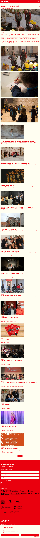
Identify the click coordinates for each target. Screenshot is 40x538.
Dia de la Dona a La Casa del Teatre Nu (9, 426)
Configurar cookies (36, 536)
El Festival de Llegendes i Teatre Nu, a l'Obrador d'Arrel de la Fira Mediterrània (19, 382)
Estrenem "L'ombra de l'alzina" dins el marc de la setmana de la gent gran (17, 141)
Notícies (8, 233)
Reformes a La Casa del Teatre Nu (8, 229)
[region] (20, 20)
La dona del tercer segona (10, 277)
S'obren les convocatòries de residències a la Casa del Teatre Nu (15, 163)
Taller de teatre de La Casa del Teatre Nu (10, 251)
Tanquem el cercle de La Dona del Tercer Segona (12, 273)
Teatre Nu (19, 277)
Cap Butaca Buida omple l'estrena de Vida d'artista (12, 360)
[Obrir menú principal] (38, 1)
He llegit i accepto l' (6, 480)
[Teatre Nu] (4, 2)
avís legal (9, 480)
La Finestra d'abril (5, 339)
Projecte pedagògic (9, 255)
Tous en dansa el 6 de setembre (7, 185)
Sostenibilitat (8, 299)
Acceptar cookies (29, 534)
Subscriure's (3, 482)
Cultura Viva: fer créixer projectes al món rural (12, 295)
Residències (12, 211)
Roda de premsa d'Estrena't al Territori (9, 317)
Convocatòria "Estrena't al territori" (9, 448)
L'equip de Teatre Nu (5, 404)
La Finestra (8, 342)
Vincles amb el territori (14, 299)
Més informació (3, 532)
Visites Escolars (10, 8)
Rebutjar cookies (10, 534)
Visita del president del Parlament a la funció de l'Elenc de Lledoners (17, 207)
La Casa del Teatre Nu (4, 8)
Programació (8, 211)
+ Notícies (20, 455)
